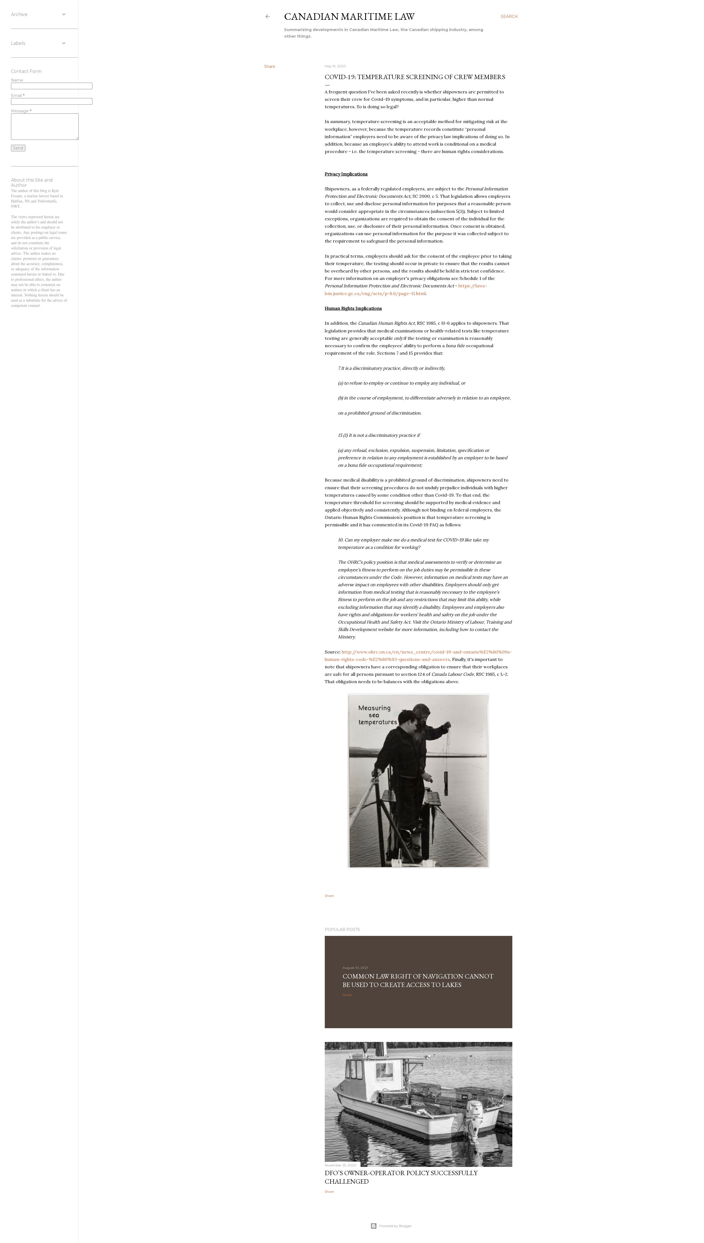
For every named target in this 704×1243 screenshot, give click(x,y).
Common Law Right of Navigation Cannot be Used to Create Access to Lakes (418, 980)
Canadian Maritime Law (349, 16)
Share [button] (269, 66)
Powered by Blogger (395, 1226)
